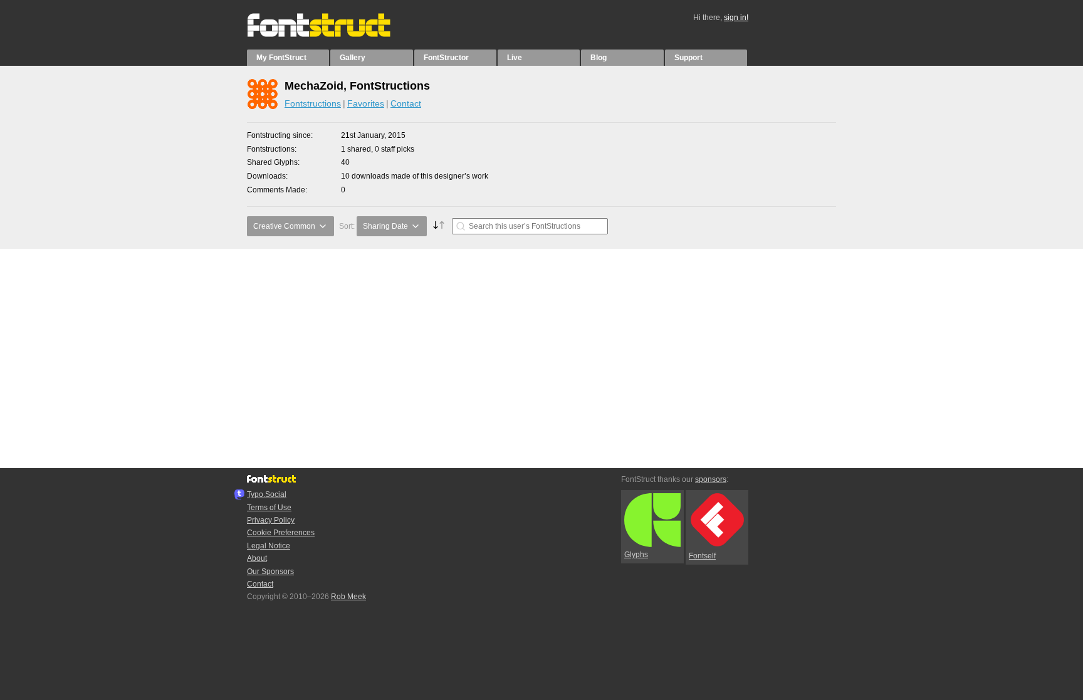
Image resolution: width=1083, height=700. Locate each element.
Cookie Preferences (281, 532)
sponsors (710, 479)
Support (688, 57)
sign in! (736, 17)
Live (514, 57)
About (257, 558)
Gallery (352, 57)
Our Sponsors (270, 571)
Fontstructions (313, 103)
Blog (598, 57)
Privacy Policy (271, 520)
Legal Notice (268, 545)
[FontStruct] (332, 34)
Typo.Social (266, 494)
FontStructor (446, 57)
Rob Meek (348, 596)
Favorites (365, 103)
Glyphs (636, 554)
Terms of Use (269, 507)
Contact (405, 103)
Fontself (702, 555)
